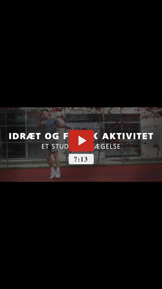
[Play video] (81, 140)
